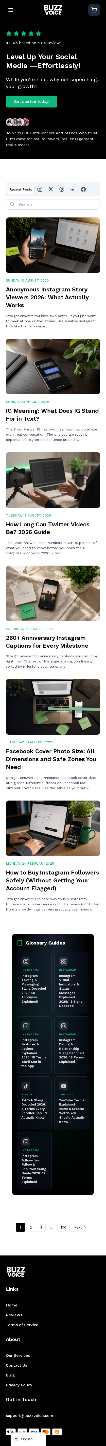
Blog (10, 1375)
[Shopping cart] (94, 10)
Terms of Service (22, 1324)
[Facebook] (83, 189)
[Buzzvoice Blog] (53, 10)
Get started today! (31, 101)
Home (12, 1305)
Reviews (14, 1315)
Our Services (18, 1355)
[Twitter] (50, 189)
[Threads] (61, 189)
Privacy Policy (19, 1385)
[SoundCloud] (72, 189)
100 (63, 1227)
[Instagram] (40, 189)
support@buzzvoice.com (29, 1415)
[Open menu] (11, 10)
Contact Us (16, 1365)
